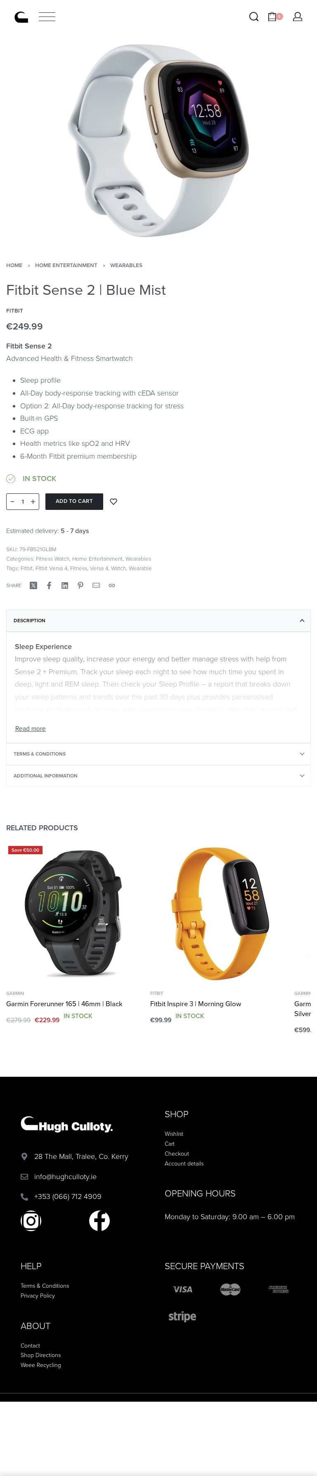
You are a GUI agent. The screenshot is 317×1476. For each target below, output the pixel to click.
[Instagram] (31, 1221)
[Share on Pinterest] (80, 585)
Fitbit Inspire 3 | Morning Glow (195, 1004)
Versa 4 (99, 568)
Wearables (126, 265)
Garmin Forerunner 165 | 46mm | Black (64, 1004)
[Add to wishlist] (113, 501)
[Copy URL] (112, 585)
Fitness (78, 568)
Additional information (46, 776)
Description (29, 620)
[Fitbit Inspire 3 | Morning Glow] (220, 914)
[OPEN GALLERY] (158, 140)
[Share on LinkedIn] (65, 585)
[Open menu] (47, 16)
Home (14, 265)
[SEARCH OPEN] (254, 17)
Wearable (140, 568)
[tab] (158, 620)
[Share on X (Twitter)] (33, 585)
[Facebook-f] (99, 1221)
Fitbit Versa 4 (51, 568)
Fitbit (27, 568)
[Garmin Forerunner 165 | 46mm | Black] (76, 914)
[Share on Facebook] (49, 585)
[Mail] (96, 585)
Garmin (15, 993)
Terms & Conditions (40, 754)
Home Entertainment (66, 265)
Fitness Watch (52, 559)
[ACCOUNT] (298, 17)
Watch (118, 568)
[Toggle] (30, 729)
